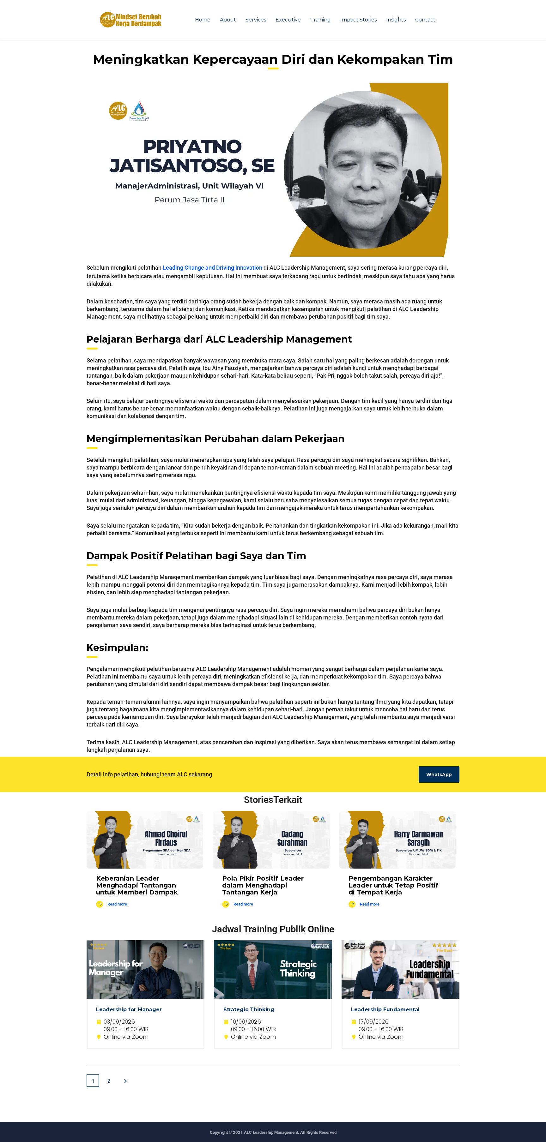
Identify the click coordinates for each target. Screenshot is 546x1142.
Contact (425, 20)
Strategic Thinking (248, 1010)
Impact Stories (358, 20)
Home (202, 20)
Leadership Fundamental (385, 1010)
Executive (288, 20)
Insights (396, 20)
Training (320, 20)
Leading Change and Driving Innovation (212, 267)
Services (256, 20)
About (228, 20)
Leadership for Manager (129, 1010)
